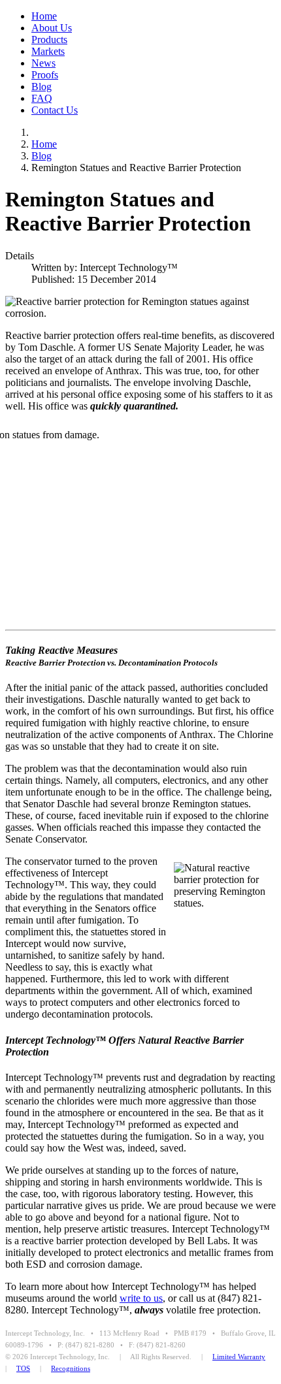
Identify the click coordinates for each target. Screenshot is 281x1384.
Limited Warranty (238, 1356)
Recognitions (70, 1368)
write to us (141, 1298)
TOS (23, 1368)
